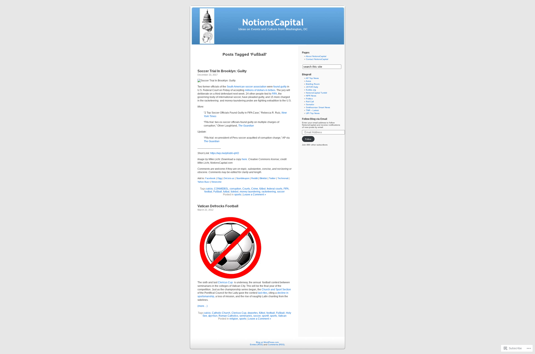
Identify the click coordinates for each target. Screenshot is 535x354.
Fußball (217, 191)
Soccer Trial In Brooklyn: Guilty (222, 71)
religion (233, 318)
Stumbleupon (242, 178)
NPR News (311, 96)
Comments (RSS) (276, 344)
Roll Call (310, 101)
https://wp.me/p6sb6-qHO (224, 153)
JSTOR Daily (312, 87)
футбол (212, 315)
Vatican (282, 315)
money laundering (250, 191)
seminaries (245, 315)
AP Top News (312, 78)
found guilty (280, 86)
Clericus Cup (225, 282)
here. (245, 159)
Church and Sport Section (276, 289)
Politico (309, 98)
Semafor (310, 104)
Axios (308, 81)
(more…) (202, 306)
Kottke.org (311, 90)
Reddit (254, 178)
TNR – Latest (312, 110)
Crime (254, 188)
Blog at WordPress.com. (267, 342)
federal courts (274, 188)
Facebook (210, 178)
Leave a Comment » (254, 194)
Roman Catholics (228, 315)
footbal (208, 191)
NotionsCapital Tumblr (316, 93)
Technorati (283, 178)
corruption (235, 188)
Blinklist (263, 178)
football (270, 312)
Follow (308, 139)
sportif (265, 315)
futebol (234, 191)
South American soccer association (246, 86)
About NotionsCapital (316, 56)
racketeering (269, 191)
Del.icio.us (229, 178)
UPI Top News (313, 113)
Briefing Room (313, 84)
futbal (226, 191)
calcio (209, 188)
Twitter (272, 178)
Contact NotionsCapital (317, 59)
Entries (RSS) (256, 344)
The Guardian (211, 141)
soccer (281, 191)
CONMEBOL (221, 188)
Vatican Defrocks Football (217, 206)
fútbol (262, 188)
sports (237, 194)
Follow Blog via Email (314, 119)
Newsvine (216, 182)
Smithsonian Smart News (318, 107)
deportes (253, 312)
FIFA (274, 93)
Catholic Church (221, 312)
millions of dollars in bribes (260, 90)
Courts (246, 188)
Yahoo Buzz (203, 182)
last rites (262, 292)
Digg (219, 178)
